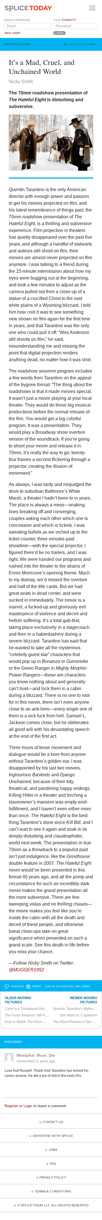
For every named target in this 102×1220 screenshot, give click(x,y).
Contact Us (52, 1122)
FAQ (53, 1164)
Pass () (64, 20)
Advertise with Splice (53, 1136)
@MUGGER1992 (26, 969)
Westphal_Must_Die (35, 1055)
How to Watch (31, 1022)
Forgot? (69, 20)
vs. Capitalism (78, 1015)
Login (28, 1106)
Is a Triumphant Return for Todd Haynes (40, 1009)
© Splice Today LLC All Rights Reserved (52, 1205)
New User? (13, 33)
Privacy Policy (52, 1177)
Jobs (52, 1150)
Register (11, 1106)
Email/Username (17, 20)
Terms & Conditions (53, 1191)
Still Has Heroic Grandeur (40, 1015)
